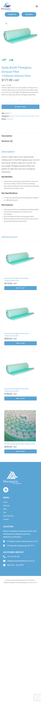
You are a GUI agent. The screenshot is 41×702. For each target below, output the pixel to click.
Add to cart (21, 107)
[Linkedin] (5, 489)
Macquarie (9, 119)
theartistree (33, 582)
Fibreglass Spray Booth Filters (29, 116)
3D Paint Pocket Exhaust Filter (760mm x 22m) (19, 444)
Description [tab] (7, 136)
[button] (6, 23)
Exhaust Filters (14, 116)
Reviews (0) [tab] (7, 141)
